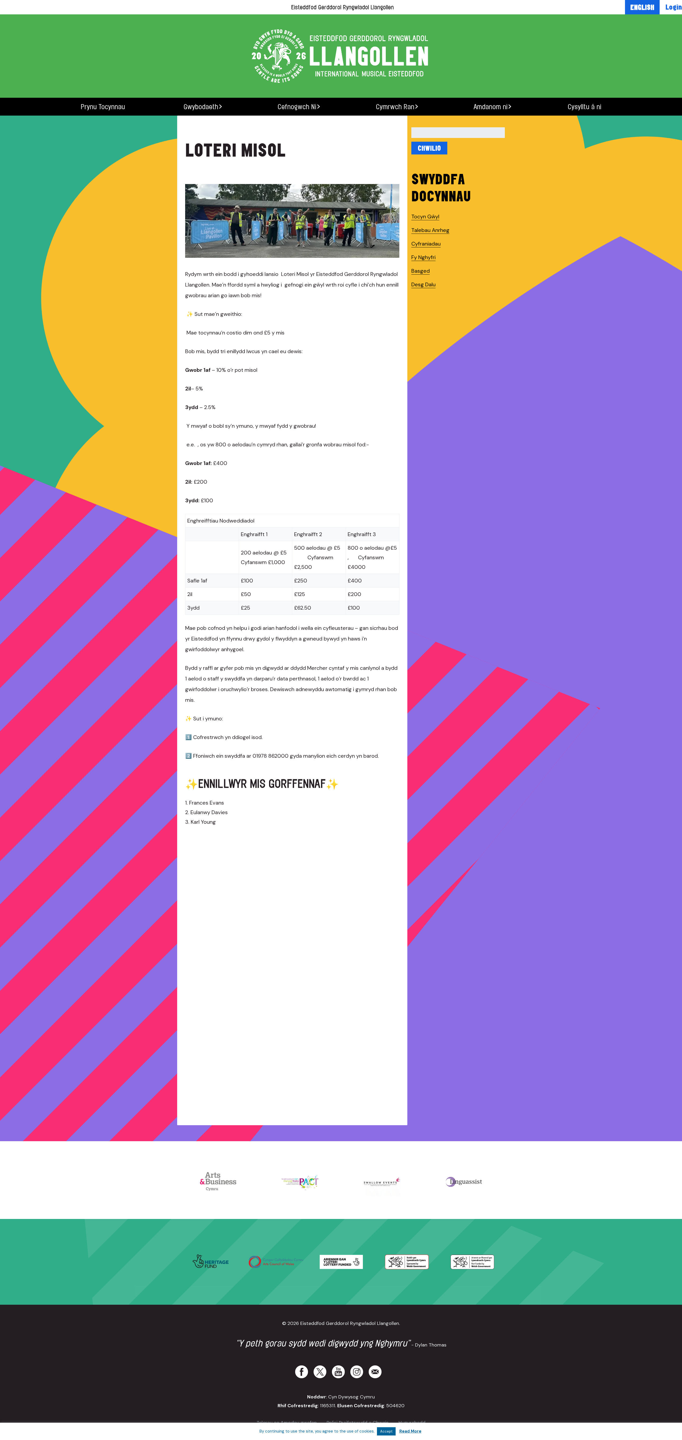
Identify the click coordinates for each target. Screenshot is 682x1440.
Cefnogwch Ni (297, 107)
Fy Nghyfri (423, 257)
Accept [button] (386, 1431)
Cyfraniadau (426, 243)
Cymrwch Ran (395, 107)
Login (673, 7)
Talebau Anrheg (430, 230)
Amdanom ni (491, 107)
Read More (410, 1431)
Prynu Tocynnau (103, 107)
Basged (420, 270)
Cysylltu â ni (584, 107)
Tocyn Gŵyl (425, 216)
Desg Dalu (423, 284)
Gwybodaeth (201, 107)
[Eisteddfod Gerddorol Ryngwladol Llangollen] (341, 56)
